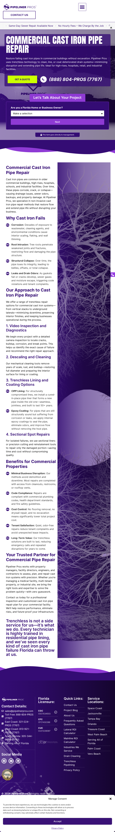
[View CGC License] (56, 712)
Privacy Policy (58, 828)
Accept (58, 821)
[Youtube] (11, 760)
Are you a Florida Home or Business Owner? (37, 107)
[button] (110, 798)
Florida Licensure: (46, 700)
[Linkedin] (18, 760)
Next (57, 121)
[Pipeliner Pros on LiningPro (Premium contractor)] (7, 775)
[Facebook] (4, 760)
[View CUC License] (56, 729)
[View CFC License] (56, 721)
